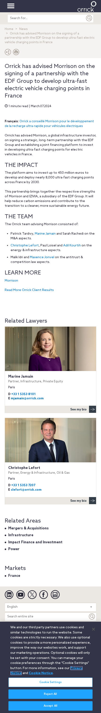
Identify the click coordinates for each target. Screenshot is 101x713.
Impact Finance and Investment (35, 542)
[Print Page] (16, 53)
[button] (8, 53)
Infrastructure (20, 535)
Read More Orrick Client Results (29, 290)
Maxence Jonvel (42, 257)
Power (13, 549)
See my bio (78, 409)
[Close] (93, 629)
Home (9, 29)
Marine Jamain (45, 234)
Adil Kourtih (72, 246)
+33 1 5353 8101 (23, 394)
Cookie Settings (50, 682)
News (23, 29)
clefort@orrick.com (26, 490)
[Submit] (89, 18)
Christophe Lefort (25, 246)
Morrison (11, 281)
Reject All (50, 694)
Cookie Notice (41, 673)
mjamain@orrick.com (27, 398)
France (14, 576)
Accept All (50, 706)
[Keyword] (92, 616)
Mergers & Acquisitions (28, 528)
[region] (50, 667)
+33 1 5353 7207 (23, 485)
